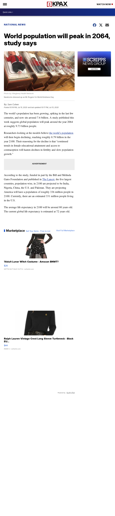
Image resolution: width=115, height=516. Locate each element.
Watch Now (104, 4)
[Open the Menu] (4, 4)
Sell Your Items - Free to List (38, 231)
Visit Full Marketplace (65, 231)
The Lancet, (48, 179)
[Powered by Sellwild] (70, 393)
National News (15, 24)
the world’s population (61, 133)
